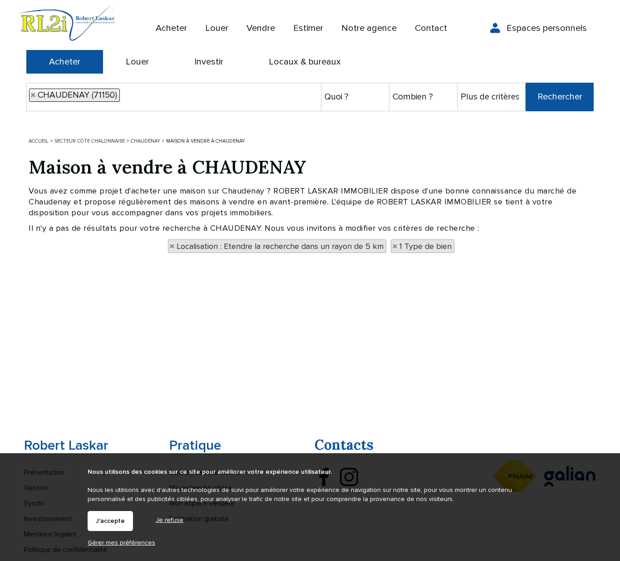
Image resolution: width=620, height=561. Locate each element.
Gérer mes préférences (121, 542)
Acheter (64, 61)
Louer (137, 61)
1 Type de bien (425, 246)
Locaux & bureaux (305, 61)
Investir (208, 61)
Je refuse (169, 520)
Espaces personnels (547, 28)
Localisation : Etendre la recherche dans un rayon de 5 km (280, 246)
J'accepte (110, 521)
